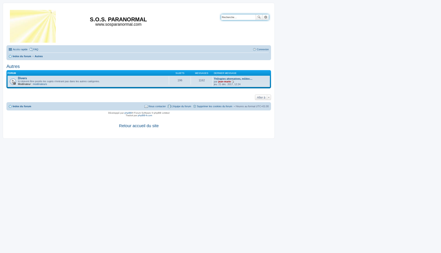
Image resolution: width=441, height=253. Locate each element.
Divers (22, 78)
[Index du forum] (33, 25)
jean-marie (224, 81)
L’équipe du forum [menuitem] (181, 106)
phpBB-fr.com (145, 115)
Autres (13, 66)
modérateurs (40, 84)
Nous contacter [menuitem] (157, 106)
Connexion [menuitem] (263, 49)
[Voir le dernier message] (233, 81)
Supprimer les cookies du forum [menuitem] (214, 106)
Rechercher (259, 17)
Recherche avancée (266, 17)
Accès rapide (20, 49)
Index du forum (22, 106)
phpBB (128, 113)
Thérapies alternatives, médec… (233, 78)
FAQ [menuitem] (35, 49)
